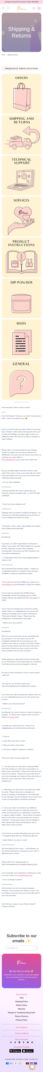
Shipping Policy (21, 1002)
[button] (39, 8)
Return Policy (21, 1005)
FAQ (21, 998)
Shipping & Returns (13, 54)
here (28, 595)
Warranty (21, 1009)
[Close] (3, 8)
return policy (14, 717)
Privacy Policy (21, 1020)
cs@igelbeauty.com (12, 460)
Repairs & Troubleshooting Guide (21, 1013)
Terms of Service (21, 1016)
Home (3, 54)
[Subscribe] (35, 948)
